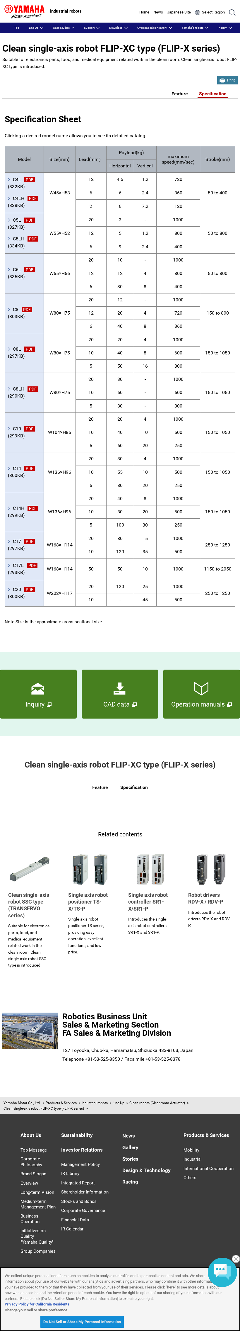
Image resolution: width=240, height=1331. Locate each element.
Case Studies (61, 27)
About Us (30, 1135)
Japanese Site (179, 12)
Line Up (33, 27)
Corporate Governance (83, 1210)
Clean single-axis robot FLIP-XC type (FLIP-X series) (44, 1108)
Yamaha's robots (192, 27)
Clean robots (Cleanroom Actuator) (157, 1103)
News (158, 12)
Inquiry (222, 27)
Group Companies (38, 1251)
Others (190, 1177)
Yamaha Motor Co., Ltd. (22, 1103)
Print (231, 80)
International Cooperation (209, 1168)
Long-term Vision (37, 1192)
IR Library (70, 1173)
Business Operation (30, 1219)
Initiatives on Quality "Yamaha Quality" (37, 1236)
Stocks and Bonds (79, 1201)
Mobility (191, 1150)
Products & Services (61, 1103)
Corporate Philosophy (31, 1161)
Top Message (33, 1150)
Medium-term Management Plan (38, 1204)
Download (116, 27)
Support (89, 27)
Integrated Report (78, 1183)
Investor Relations (82, 1150)
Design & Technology (146, 1170)
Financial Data (75, 1220)
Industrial (193, 1159)
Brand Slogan (33, 1173)
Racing (130, 1182)
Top (16, 27)
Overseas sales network (152, 27)
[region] (120, 1299)
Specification (213, 93)
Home (144, 12)
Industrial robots (95, 1103)
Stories (130, 1159)
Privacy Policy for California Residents (37, 1304)
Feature (180, 93)
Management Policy (80, 1164)
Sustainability (77, 1135)
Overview (29, 1183)
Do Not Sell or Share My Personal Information (82, 1322)
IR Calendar (72, 1229)
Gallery (130, 1147)
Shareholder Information (85, 1192)
